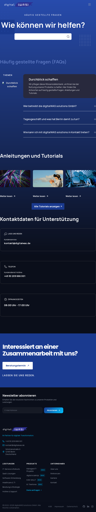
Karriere (53, 478)
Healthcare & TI (8, 482)
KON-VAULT (33, 480)
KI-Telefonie (34, 484)
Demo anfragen (33, 490)
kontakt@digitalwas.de (15, 445)
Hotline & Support (9, 491)
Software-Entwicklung (11, 478)
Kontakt (53, 482)
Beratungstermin (16, 365)
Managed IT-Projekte (35, 469)
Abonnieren (52, 410)
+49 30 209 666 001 (14, 441)
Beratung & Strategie (11, 487)
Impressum (59, 506)
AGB (50, 506)
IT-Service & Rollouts (11, 469)
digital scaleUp (35, 475)
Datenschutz (72, 506)
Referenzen (55, 473)
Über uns (54, 469)
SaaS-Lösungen (9, 473)
